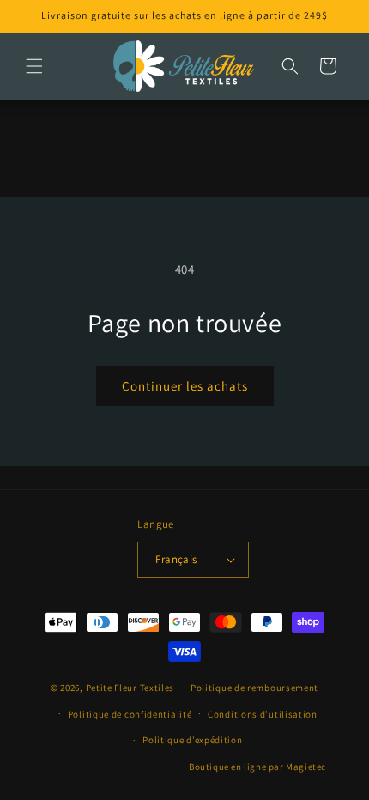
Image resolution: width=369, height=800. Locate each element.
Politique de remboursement (254, 688)
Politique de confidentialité (130, 714)
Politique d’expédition (192, 740)
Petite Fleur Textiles (130, 688)
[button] (34, 66)
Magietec (306, 767)
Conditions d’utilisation (263, 714)
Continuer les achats (185, 386)
